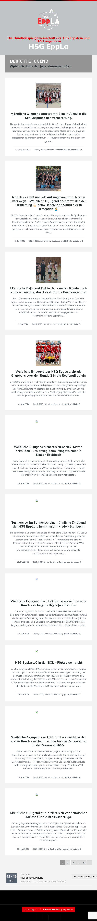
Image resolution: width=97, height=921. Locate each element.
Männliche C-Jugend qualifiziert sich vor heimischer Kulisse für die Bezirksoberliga (48, 815)
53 (84, 862)
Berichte (50, 150)
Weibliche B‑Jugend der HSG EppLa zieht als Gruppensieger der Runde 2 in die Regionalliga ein (48, 373)
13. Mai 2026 (23, 777)
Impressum (68, 910)
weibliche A (75, 777)
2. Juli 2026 (20, 241)
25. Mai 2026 (23, 483)
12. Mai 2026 (23, 849)
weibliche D (77, 241)
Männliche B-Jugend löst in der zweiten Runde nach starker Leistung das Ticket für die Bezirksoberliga (48, 290)
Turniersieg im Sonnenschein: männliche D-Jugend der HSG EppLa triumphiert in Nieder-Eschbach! (48, 524)
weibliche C (66, 241)
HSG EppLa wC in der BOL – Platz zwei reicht (48, 662)
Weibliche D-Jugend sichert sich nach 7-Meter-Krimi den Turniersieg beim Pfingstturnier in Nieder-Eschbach (48, 451)
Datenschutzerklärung (52, 910)
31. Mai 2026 (23, 404)
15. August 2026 (23, 150)
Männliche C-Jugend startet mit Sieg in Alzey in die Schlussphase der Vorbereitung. (48, 115)
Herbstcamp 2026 (32, 878)
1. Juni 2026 (23, 324)
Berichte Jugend (62, 150)
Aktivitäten (45, 241)
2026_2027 (39, 150)
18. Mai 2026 (23, 633)
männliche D (75, 562)
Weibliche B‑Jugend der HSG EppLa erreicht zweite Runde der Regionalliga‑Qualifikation (48, 603)
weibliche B (75, 404)
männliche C (76, 150)
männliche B (74, 324)
